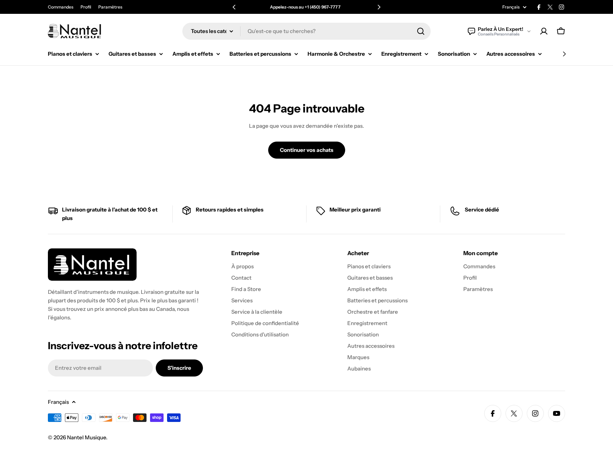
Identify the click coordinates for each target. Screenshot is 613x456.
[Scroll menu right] (564, 54)
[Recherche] (420, 31)
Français (511, 7)
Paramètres (110, 7)
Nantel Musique (86, 437)
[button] (234, 7)
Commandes (60, 7)
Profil (86, 7)
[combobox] (306, 31)
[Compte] (544, 31)
